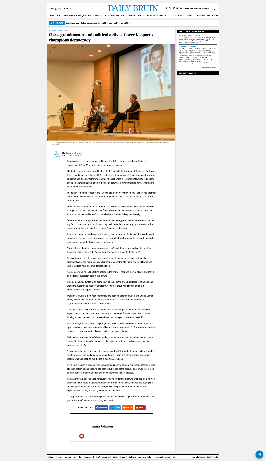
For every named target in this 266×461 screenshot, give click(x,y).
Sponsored (89, 457)
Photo (91, 16)
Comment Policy (145, 457)
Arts (66, 16)
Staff (98, 457)
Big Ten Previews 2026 (119, 23)
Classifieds (200, 16)
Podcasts (182, 16)
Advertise (188, 8)
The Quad (82, 16)
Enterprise (158, 16)
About (50, 457)
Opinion (73, 16)
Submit (205, 8)
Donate (197, 8)
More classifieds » (209, 68)
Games (191, 16)
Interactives (170, 16)
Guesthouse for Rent (188, 46)
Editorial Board (120, 457)
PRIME (149, 16)
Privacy (132, 457)
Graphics (131, 16)
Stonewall (106, 457)
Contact (59, 457)
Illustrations (108, 16)
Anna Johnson (74, 153)
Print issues (212, 16)
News (52, 16)
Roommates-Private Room (189, 35)
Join (174, 457)
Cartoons (121, 16)
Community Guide (162, 457)
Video (97, 16)
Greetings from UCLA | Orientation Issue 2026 (87, 23)
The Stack (141, 16)
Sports (59, 16)
